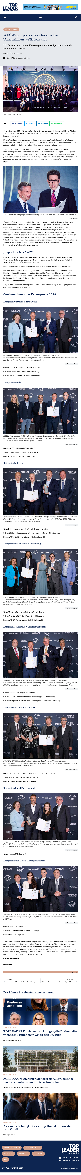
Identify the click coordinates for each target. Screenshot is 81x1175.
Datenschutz (23, 1154)
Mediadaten (8, 1154)
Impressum (38, 1154)
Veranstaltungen (15, 53)
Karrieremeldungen (9, 1040)
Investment (27, 1087)
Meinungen (7, 1135)
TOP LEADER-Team (32, 1148)
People (6, 53)
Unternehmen (36, 1087)
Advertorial (6, 1087)
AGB (5, 1159)
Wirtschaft (44, 1087)
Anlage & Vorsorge (17, 1087)
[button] (5, 17)
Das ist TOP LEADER (12, 1148)
